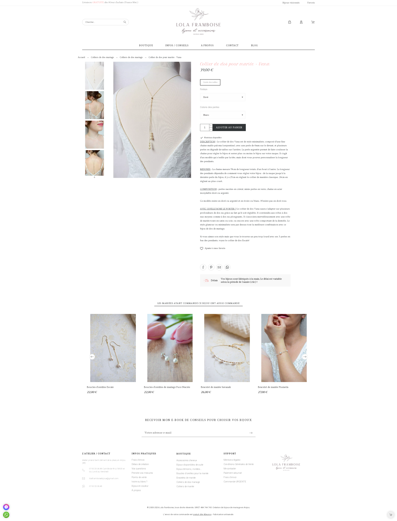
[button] (212, 248)
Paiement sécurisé (233, 473)
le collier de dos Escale (237, 240)
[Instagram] (198, 498)
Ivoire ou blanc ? (139, 481)
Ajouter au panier (229, 127)
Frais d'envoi (138, 460)
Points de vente (139, 477)
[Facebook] (188, 498)
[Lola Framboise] (198, 22)
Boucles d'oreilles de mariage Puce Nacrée (167, 387)
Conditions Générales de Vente (239, 464)
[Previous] (92, 357)
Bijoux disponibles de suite (189, 464)
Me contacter (230, 468)
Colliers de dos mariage (188, 482)
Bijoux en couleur (140, 486)
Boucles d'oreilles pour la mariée (192, 473)
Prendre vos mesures (142, 473)
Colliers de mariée (185, 486)
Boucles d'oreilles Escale (100, 387)
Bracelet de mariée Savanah (216, 387)
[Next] (305, 357)
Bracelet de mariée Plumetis (273, 387)
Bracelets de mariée (186, 477)
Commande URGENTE (235, 481)
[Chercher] (125, 22)
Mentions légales (232, 460)
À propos (136, 490)
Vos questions (139, 468)
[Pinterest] (208, 498)
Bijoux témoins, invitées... (189, 469)
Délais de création (140, 464)
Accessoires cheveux (186, 460)
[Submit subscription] (250, 432)
